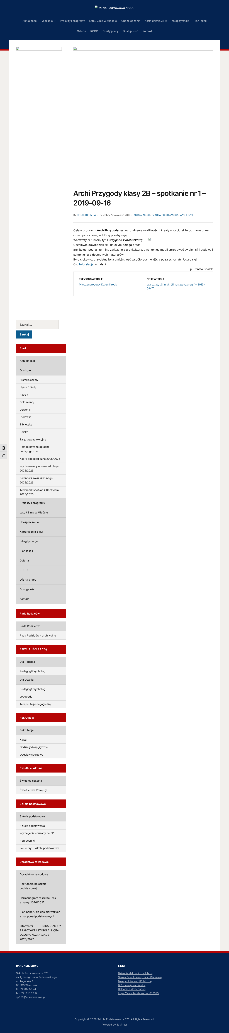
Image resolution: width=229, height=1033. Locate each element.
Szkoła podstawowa (165, 215)
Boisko (24, 432)
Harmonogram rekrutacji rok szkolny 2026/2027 (38, 900)
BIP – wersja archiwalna (131, 985)
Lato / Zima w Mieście (103, 20)
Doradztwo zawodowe (34, 874)
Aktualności (30, 20)
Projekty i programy (72, 20)
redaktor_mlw (86, 215)
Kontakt (147, 31)
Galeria (81, 31)
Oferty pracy (110, 31)
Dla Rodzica (27, 661)
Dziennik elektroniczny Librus (135, 973)
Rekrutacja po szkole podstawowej (33, 886)
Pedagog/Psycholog (32, 671)
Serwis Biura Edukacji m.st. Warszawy (140, 977)
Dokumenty (27, 402)
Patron (24, 394)
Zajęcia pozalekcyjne (33, 439)
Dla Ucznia (27, 679)
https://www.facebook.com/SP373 (138, 993)
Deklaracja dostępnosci (131, 989)
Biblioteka (26, 424)
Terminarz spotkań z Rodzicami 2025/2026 (39, 492)
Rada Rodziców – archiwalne (38, 635)
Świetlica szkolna (31, 780)
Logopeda (26, 696)
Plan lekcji (200, 20)
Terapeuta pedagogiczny (35, 704)
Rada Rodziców (30, 626)
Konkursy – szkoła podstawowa (39, 848)
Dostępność (130, 31)
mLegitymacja (180, 20)
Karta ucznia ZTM (156, 20)
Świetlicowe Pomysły (33, 790)
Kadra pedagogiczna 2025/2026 (40, 458)
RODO (94, 31)
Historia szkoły (29, 380)
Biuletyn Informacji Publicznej (135, 981)
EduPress (121, 1024)
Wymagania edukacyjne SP (37, 833)
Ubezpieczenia (130, 20)
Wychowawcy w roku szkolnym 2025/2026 (39, 468)
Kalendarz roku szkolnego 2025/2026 (36, 480)
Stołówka (25, 417)
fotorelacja (86, 264)
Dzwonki (25, 409)
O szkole (47, 20)
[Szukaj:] (41, 324)
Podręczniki (27, 840)
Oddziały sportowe (31, 754)
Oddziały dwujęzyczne (34, 747)
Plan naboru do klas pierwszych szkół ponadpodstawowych (40, 914)
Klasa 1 (24, 739)
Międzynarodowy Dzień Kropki (98, 284)
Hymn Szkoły (28, 387)
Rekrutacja (27, 730)
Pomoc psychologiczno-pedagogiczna (35, 449)
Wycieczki (186, 215)
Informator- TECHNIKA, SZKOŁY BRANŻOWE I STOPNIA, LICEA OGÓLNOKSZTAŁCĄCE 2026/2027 (40, 932)
